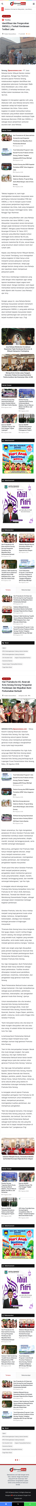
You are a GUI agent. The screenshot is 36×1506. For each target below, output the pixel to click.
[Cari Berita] (2, 4)
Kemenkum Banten (7, 661)
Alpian (4, 648)
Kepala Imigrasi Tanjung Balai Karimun (12, 664)
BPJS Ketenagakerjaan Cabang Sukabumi (13, 654)
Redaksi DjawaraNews (10, 34)
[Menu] (34, 4)
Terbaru (8, 590)
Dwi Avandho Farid (7, 657)
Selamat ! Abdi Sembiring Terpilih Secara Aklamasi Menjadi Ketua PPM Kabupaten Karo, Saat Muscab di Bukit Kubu (9, 574)
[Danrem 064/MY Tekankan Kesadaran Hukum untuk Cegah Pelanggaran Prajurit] (27, 418)
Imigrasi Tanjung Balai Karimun (23, 657)
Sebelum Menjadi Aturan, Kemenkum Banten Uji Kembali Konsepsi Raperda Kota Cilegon (23, 609)
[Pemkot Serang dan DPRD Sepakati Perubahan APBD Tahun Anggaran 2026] (6, 166)
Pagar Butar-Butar (7, 667)
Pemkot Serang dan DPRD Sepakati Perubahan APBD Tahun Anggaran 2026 (23, 167)
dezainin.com (18, 1498)
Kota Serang (6, 16)
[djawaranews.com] (18, 4)
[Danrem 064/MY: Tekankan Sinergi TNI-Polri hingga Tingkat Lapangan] (9, 418)
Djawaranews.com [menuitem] (15, 70)
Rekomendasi (26, 590)
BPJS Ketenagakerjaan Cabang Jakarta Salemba (15, 651)
